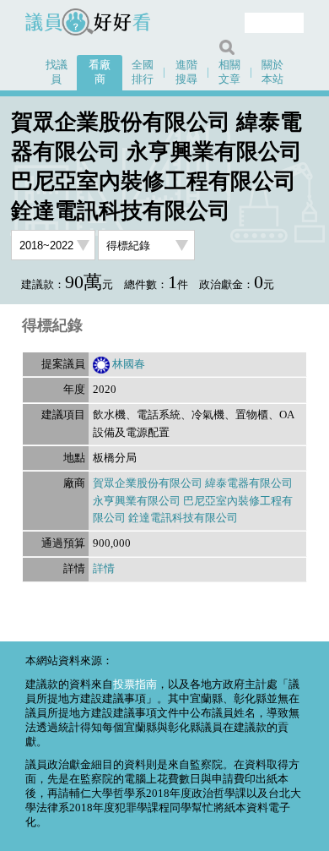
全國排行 (143, 72)
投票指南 (135, 684)
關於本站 (272, 72)
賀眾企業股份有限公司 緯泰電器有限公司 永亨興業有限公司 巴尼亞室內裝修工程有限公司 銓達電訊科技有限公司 (193, 500)
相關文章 (229, 72)
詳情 (104, 569)
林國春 (128, 364)
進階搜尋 (186, 72)
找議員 (56, 72)
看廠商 (100, 72)
